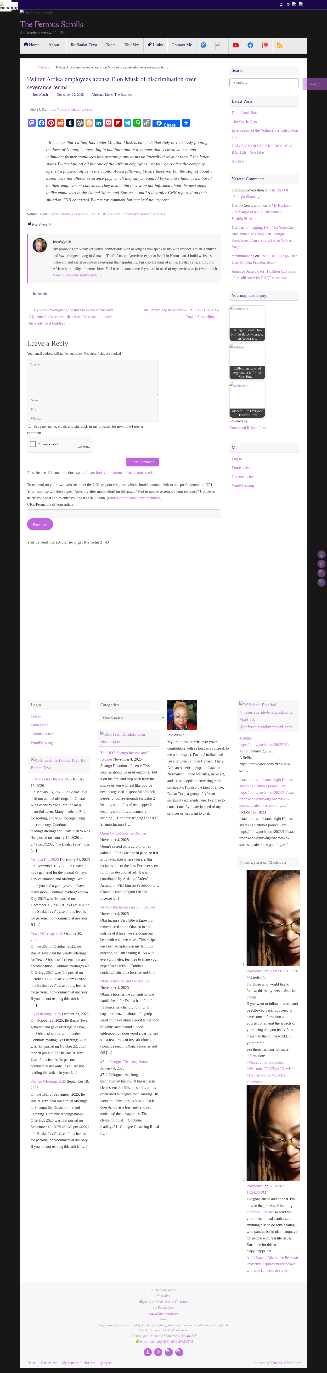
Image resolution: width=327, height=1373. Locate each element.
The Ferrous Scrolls (51, 24)
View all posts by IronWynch (77, 275)
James (236, 271)
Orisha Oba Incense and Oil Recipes (127, 907)
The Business (123, 94)
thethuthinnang (243, 256)
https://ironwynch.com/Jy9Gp (71, 109)
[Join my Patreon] (288, 4)
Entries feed (241, 468)
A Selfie (238, 161)
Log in (237, 459)
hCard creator (179, 1330)
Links (109, 94)
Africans (43, 67)
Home (32, 1363)
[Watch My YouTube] (294, 4)
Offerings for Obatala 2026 (51, 779)
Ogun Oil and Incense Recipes (123, 833)
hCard (148, 1330)
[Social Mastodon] (204, 45)
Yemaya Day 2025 (45, 859)
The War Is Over (244, 121)
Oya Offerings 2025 (46, 1014)
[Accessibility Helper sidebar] (5, 5)
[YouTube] (236, 45)
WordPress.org (243, 485)
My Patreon (70, 1363)
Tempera (276, 1363)
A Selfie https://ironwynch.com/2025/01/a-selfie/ (264, 744)
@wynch (106, 1363)
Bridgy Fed (189, 1336)
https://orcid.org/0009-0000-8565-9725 (166, 1342)
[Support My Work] (301, 4)
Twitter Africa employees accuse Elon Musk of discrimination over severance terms (102, 214)
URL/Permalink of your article (50, 504)
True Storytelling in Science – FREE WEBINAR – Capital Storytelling (180, 313)
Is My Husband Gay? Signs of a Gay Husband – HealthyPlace (262, 211)
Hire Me (89, 1363)
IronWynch (40, 94)
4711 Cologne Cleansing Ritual (124, 1062)
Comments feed (243, 477)
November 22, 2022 (70, 94)
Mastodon (163, 1296)
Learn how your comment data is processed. (119, 473)
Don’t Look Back (245, 113)
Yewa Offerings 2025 (47, 933)
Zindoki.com (111, 741)
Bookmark (40, 294)
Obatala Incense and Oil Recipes (125, 981)
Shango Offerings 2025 (48, 1081)
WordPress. (294, 1363)
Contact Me (49, 1363)
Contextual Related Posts (248, 428)
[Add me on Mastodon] (281, 4)
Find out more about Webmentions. (134, 498)
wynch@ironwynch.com (163, 1313)
